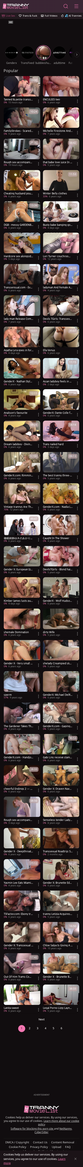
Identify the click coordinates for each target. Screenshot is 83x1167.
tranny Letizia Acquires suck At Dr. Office (57, 914)
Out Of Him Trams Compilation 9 (18, 976)
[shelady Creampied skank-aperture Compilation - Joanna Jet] (61, 654)
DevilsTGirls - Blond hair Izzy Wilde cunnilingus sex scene (57, 569)
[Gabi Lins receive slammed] (61, 748)
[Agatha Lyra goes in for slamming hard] (22, 341)
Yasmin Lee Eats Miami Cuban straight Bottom (18, 882)
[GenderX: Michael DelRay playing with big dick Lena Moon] (61, 685)
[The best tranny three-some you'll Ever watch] (61, 466)
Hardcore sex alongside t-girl (18, 256)
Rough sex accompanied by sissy (18, 820)
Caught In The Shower (56, 538)
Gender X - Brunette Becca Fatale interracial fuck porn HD (57, 976)
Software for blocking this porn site (32, 1129)
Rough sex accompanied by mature (18, 162)
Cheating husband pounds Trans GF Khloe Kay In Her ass (18, 193)
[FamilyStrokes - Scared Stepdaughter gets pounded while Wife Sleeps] (22, 121)
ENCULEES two (51, 99)
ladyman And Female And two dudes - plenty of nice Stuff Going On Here (57, 287)
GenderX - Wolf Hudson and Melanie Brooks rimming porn (57, 601)
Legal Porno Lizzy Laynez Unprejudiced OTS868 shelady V (57, 1008)
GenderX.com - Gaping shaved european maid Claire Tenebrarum (57, 726)
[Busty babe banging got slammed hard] (61, 215)
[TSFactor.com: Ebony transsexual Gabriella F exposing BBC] (22, 905)
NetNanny (65, 1129)
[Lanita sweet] (22, 999)
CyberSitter (41, 1132)
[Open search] (66, 6)
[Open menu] (76, 6)
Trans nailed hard (53, 444)
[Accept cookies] (75, 1159)
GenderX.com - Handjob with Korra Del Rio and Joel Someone (18, 757)
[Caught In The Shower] (61, 529)
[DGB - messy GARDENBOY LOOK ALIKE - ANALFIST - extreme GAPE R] (22, 215)
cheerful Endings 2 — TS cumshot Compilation (18, 789)
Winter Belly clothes (55, 193)
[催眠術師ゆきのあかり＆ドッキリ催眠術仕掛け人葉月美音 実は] (22, 529)
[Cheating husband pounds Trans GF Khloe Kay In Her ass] (22, 184)
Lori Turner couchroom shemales (57, 256)
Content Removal (62, 1142)
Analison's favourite (15, 413)
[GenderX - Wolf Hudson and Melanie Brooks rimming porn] (61, 591)
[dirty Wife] (61, 623)
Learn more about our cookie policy (58, 1122)
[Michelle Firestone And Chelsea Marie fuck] (61, 121)
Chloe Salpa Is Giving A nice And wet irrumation (57, 945)
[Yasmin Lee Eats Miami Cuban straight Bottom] (22, 873)
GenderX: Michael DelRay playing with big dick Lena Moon (57, 695)
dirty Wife (49, 632)
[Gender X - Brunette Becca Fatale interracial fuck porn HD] (61, 967)
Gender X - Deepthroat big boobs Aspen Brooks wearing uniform (18, 851)
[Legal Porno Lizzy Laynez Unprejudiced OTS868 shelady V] (61, 999)
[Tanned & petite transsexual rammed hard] (22, 90)
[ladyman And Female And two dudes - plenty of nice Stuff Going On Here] (61, 278)
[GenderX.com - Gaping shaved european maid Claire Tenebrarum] (61, 717)
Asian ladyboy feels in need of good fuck (58, 381)
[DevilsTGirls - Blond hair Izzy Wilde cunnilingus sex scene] (61, 560)
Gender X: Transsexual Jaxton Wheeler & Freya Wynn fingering (18, 945)
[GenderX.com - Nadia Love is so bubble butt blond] (61, 497)
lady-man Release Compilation (18, 319)
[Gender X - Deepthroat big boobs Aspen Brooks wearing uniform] (22, 842)
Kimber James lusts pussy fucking (18, 601)
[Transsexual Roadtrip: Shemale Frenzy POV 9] (61, 842)
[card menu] (38, 101)
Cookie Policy (17, 1147)
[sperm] (22, 685)
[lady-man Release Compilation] (22, 309)
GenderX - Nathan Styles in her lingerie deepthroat (18, 381)
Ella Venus (49, 350)
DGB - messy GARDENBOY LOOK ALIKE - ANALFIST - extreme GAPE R (18, 225)
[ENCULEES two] (61, 90)
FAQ (68, 1147)
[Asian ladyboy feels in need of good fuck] (61, 372)
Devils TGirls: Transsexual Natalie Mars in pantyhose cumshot (58, 319)
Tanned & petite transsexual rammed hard (18, 99)
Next (42, 1019)
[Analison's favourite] (22, 403)
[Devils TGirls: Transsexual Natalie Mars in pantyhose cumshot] (61, 309)
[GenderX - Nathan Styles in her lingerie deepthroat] (22, 372)
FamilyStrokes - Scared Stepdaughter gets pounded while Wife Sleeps (18, 131)
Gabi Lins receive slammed (57, 757)
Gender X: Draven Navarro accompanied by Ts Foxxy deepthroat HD (58, 789)
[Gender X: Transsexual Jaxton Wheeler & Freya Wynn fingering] (22, 936)
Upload (56, 1147)
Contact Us (40, 1142)
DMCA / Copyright (17, 1142)
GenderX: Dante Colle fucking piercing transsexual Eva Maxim (58, 413)
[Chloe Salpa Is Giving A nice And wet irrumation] (61, 936)
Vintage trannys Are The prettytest (18, 507)
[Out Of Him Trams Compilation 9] (22, 967)
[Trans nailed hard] (61, 435)
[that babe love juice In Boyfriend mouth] (61, 153)
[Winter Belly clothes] (61, 184)
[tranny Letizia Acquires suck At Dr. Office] (61, 905)
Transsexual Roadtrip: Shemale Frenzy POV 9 (57, 851)
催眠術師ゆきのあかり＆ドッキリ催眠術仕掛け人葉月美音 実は (18, 538)
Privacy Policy (39, 1147)
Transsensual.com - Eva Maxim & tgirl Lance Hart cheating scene (18, 287)
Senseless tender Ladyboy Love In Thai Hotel (57, 820)
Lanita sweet (11, 1008)
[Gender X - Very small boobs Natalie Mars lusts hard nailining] (22, 654)
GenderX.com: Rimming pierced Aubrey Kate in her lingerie (18, 475)
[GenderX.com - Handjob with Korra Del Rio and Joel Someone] (22, 748)
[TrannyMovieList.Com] (16, 6)
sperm (8, 695)
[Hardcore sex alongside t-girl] (22, 247)
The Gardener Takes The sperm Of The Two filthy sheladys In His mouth (18, 726)
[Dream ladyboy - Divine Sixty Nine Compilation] (22, 435)
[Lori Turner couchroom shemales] (61, 247)
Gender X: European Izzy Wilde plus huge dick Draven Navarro (18, 569)
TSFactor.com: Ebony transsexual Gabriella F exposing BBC (18, 914)
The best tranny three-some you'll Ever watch (57, 475)
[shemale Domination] (22, 623)
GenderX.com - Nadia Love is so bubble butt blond (58, 507)
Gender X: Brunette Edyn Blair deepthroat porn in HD (58, 882)
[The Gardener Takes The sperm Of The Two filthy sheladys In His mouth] (22, 717)
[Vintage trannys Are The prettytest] (22, 497)
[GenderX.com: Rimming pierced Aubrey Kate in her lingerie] (22, 466)
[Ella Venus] (61, 341)
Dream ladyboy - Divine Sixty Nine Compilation (18, 444)
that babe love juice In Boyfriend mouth (57, 162)
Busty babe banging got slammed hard (57, 225)
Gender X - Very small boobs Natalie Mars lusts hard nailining (18, 663)
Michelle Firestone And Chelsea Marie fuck (57, 131)
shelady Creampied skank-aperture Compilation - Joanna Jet (57, 663)
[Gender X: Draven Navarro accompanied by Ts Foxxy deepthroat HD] (61, 779)
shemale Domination (16, 632)
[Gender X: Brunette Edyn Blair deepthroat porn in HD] (61, 873)
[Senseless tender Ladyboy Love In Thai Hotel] (61, 811)
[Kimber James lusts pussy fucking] (22, 591)
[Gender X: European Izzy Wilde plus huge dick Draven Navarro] (22, 560)
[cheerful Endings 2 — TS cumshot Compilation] (22, 779)
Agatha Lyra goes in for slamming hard (18, 350)
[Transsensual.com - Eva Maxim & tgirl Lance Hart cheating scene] (22, 278)
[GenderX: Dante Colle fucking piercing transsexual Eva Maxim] (61, 403)
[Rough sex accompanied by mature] (22, 153)
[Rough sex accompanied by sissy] (22, 811)
